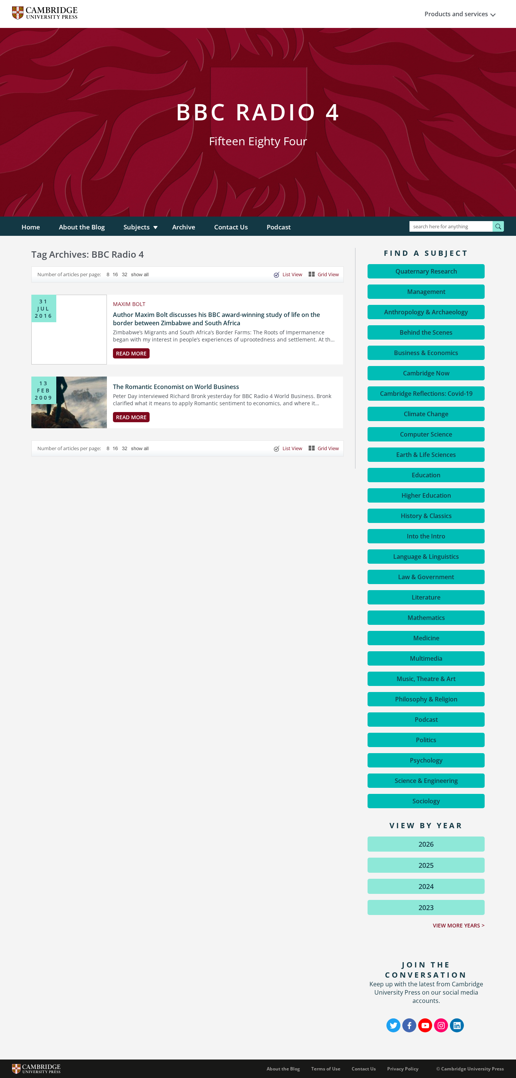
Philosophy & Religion (426, 699)
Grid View (328, 274)
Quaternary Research (426, 271)
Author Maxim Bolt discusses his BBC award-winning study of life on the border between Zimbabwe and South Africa (216, 319)
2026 (426, 844)
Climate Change (426, 414)
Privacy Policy (403, 1069)
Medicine (426, 638)
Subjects (137, 227)
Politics (426, 740)
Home (31, 227)
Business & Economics (426, 353)
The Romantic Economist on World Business (176, 387)
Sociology (426, 801)
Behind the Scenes (426, 332)
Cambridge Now (426, 373)
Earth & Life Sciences (426, 455)
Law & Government (426, 577)
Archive (183, 227)
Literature (426, 597)
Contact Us (231, 227)
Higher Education (426, 495)
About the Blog (82, 227)
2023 (426, 907)
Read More (131, 353)
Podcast (279, 227)
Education (426, 475)
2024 (426, 886)
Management (426, 292)
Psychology (426, 760)
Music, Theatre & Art (426, 679)
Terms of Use (325, 1069)
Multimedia (426, 658)
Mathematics (426, 618)
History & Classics (426, 516)
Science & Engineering (426, 781)
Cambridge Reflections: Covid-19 (426, 393)
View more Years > (459, 925)
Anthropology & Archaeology (426, 312)
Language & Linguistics (426, 556)
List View (292, 274)
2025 (426, 865)
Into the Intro (426, 536)
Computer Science (426, 434)
